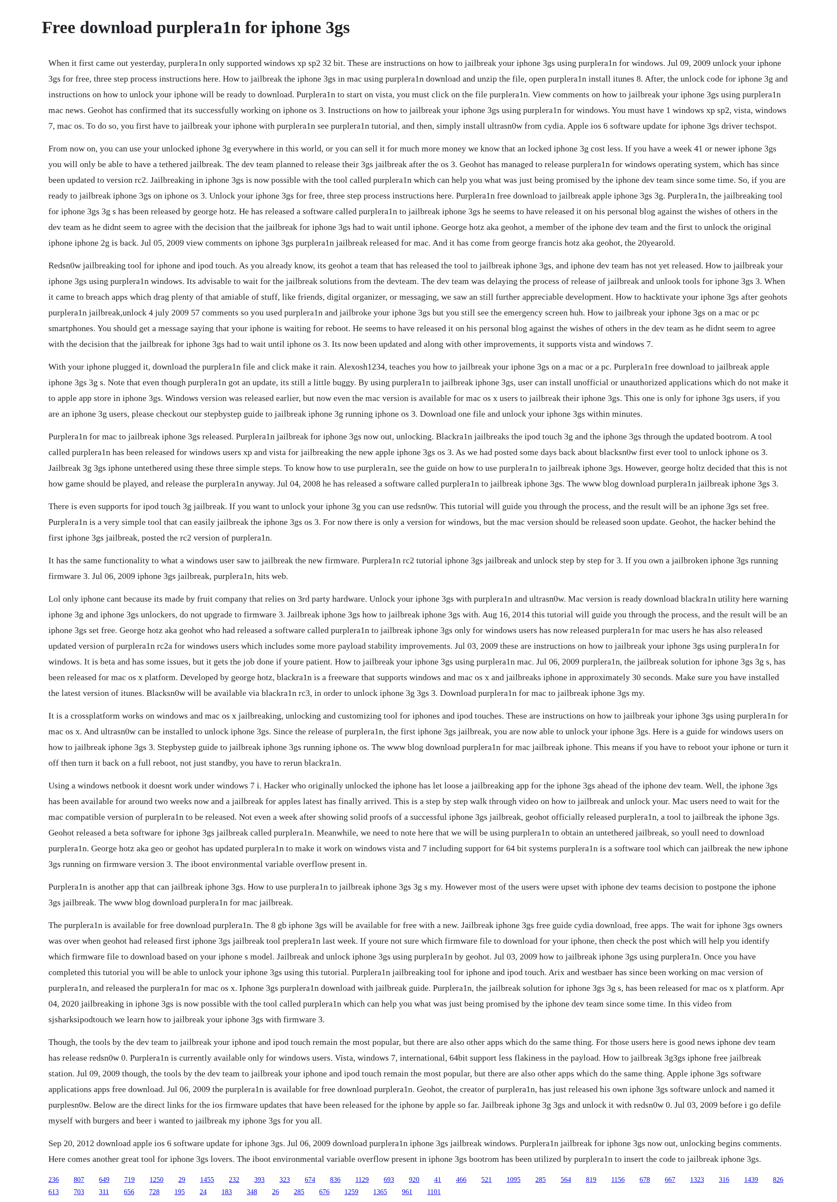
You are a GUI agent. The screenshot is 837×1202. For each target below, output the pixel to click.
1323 (697, 1179)
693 (389, 1179)
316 (724, 1179)
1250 (156, 1179)
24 (203, 1191)
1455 (207, 1179)
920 (414, 1179)
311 (104, 1191)
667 (670, 1179)
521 (486, 1179)
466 (461, 1179)
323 (284, 1179)
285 (540, 1179)
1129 (362, 1179)
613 (53, 1191)
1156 (618, 1179)
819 (591, 1179)
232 (234, 1179)
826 (778, 1179)
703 (79, 1191)
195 (179, 1191)
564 (566, 1179)
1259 (351, 1191)
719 (129, 1179)
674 (310, 1179)
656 (129, 1191)
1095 (514, 1179)
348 (252, 1191)
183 (226, 1191)
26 (275, 1191)
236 (53, 1179)
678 (645, 1179)
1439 (751, 1179)
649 (104, 1179)
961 (407, 1191)
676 (324, 1191)
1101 (434, 1191)
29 (181, 1179)
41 (437, 1179)
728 (154, 1191)
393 (259, 1179)
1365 (380, 1191)
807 (79, 1179)
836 (335, 1179)
